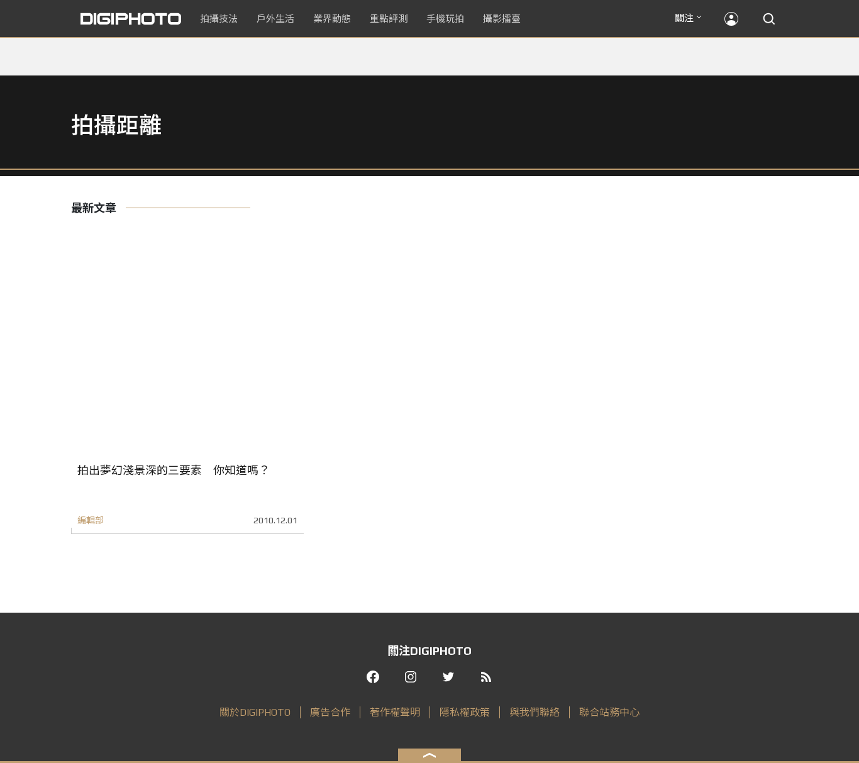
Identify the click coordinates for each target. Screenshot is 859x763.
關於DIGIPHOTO (255, 712)
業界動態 (332, 18)
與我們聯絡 (534, 712)
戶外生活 (275, 18)
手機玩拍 (445, 18)
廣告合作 (330, 712)
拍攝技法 (219, 18)
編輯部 (90, 520)
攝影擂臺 (502, 18)
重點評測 (388, 18)
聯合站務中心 (609, 712)
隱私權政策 (465, 712)
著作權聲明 (395, 712)
